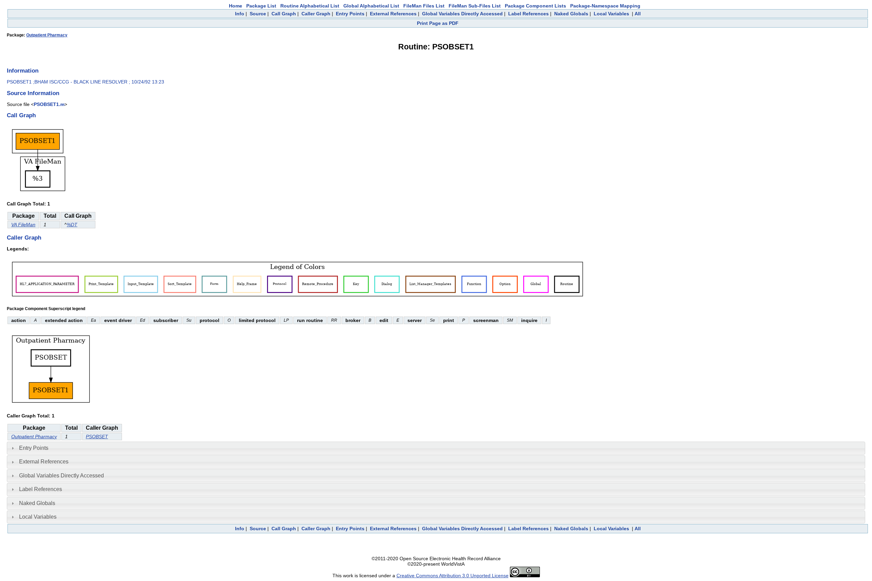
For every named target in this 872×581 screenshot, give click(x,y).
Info (239, 13)
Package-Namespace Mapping (605, 6)
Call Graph (283, 13)
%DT (72, 224)
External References (393, 13)
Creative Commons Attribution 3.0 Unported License (452, 575)
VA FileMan (23, 224)
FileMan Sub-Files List (475, 6)
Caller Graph (315, 13)
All (638, 13)
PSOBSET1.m (49, 104)
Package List (261, 6)
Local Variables (611, 13)
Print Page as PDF (437, 23)
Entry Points (350, 13)
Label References (528, 13)
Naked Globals (571, 13)
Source (258, 13)
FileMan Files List (424, 6)
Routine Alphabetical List (309, 6)
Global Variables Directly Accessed (462, 13)
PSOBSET (97, 436)
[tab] (436, 448)
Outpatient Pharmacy (46, 35)
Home (235, 6)
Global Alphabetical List (371, 6)
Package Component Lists (535, 6)
